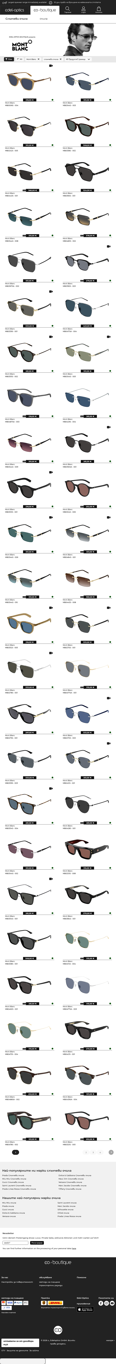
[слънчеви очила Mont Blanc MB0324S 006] (87, 487)
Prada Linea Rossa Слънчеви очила (19, 1189)
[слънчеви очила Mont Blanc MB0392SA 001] (87, 441)
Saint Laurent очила (67, 1203)
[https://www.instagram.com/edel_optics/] (106, 1304)
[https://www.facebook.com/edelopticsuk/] (100, 1304)
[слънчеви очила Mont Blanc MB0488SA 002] (29, 1074)
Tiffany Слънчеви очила (70, 1189)
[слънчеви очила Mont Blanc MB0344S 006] (29, 532)
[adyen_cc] (3, 1303)
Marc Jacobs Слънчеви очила (72, 1185)
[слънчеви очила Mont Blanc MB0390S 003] (87, 261)
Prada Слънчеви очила (13, 1175)
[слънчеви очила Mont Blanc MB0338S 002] (87, 125)
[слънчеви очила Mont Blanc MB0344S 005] (87, 351)
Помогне (81, 1277)
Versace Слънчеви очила (70, 1182)
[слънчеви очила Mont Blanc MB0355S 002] (29, 351)
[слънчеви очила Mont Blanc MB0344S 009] (29, 441)
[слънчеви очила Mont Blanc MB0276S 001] (29, 712)
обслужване (45, 1277)
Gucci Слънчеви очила (13, 1182)
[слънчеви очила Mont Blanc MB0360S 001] (87, 170)
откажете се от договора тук (18, 1343)
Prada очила (8, 1206)
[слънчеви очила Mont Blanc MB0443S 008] (87, 577)
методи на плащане (49, 1282)
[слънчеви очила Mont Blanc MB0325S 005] (87, 1119)
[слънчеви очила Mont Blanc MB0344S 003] (87, 80)
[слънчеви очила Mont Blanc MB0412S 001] (87, 758)
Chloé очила (63, 1213)
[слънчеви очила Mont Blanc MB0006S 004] (29, 80)
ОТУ (3, 1350)
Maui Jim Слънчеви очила (71, 1179)
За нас (4, 1277)
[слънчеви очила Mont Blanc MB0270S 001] (87, 622)
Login (83, 12)
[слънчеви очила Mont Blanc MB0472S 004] (87, 938)
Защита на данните (17, 1350)
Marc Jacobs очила (66, 1206)
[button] (14, 10)
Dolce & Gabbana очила (13, 1213)
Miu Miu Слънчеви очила (14, 1179)
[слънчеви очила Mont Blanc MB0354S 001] (29, 893)
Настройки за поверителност (17, 1282)
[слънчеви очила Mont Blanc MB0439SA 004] (87, 1074)
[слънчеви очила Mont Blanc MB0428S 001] (87, 803)
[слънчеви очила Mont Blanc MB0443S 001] (29, 170)
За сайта (34, 1350)
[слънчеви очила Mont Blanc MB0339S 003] (29, 758)
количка (98, 12)
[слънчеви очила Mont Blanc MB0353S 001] (29, 487)
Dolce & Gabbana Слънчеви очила (75, 1175)
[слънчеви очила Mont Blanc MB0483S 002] (87, 216)
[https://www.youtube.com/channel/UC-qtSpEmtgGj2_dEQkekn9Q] (112, 1304)
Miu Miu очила (9, 1203)
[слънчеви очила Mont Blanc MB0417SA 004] (87, 306)
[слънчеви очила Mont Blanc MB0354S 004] (29, 803)
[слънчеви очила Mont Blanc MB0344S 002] (29, 848)
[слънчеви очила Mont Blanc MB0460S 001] (29, 984)
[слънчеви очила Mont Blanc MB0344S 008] (29, 216)
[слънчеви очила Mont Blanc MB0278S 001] (29, 667)
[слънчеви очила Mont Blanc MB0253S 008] (87, 848)
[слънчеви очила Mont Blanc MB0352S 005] (29, 622)
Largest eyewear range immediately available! (27, 2)
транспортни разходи (51, 1285)
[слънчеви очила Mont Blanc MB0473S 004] (29, 1029)
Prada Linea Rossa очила (69, 1216)
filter (10, 59)
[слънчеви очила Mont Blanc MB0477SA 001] (87, 667)
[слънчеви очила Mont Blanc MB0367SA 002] (29, 261)
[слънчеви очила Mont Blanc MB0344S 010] (29, 577)
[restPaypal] (18, 1303)
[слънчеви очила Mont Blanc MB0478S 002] (29, 1119)
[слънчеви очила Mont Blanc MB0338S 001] (29, 938)
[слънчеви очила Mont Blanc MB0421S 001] (87, 1029)
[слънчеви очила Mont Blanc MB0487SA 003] (29, 396)
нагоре (110, 1340)
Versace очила (9, 1216)
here (74, 1248)
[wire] (6, 1308)
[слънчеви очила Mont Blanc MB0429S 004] (87, 396)
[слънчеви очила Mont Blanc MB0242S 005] (29, 125)
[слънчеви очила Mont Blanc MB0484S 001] (87, 532)
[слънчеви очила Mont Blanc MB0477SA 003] (87, 984)
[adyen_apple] (25, 1303)
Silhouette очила (65, 1209)
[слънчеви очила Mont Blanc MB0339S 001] (29, 306)
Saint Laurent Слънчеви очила (16, 1185)
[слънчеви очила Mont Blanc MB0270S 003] (87, 712)
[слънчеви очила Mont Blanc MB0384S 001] (87, 893)
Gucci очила (8, 1209)
